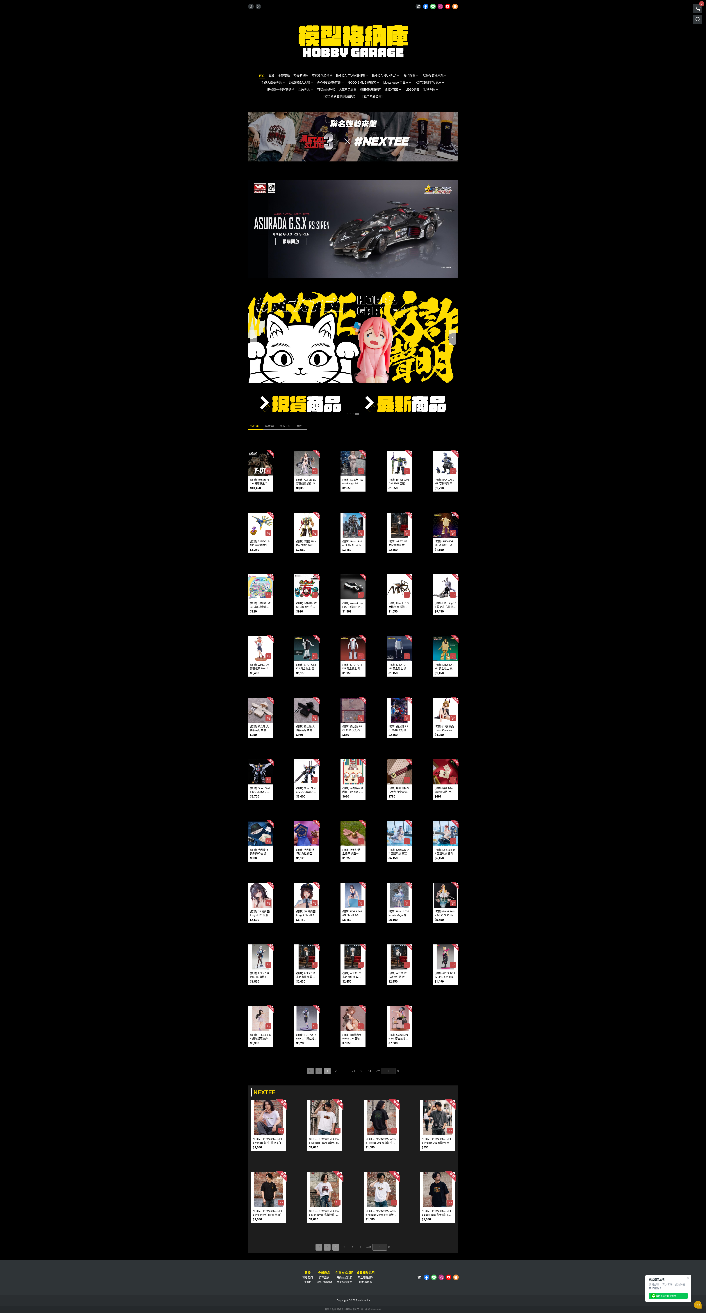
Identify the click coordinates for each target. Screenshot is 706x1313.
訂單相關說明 (324, 1282)
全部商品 (324, 1272)
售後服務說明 (344, 1282)
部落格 (307, 1282)
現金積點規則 (365, 1277)
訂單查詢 (324, 1277)
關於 (308, 1272)
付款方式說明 (344, 1272)
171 (352, 1071)
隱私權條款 (365, 1282)
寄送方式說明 (344, 1277)
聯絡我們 (307, 1277)
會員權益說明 (366, 1272)
